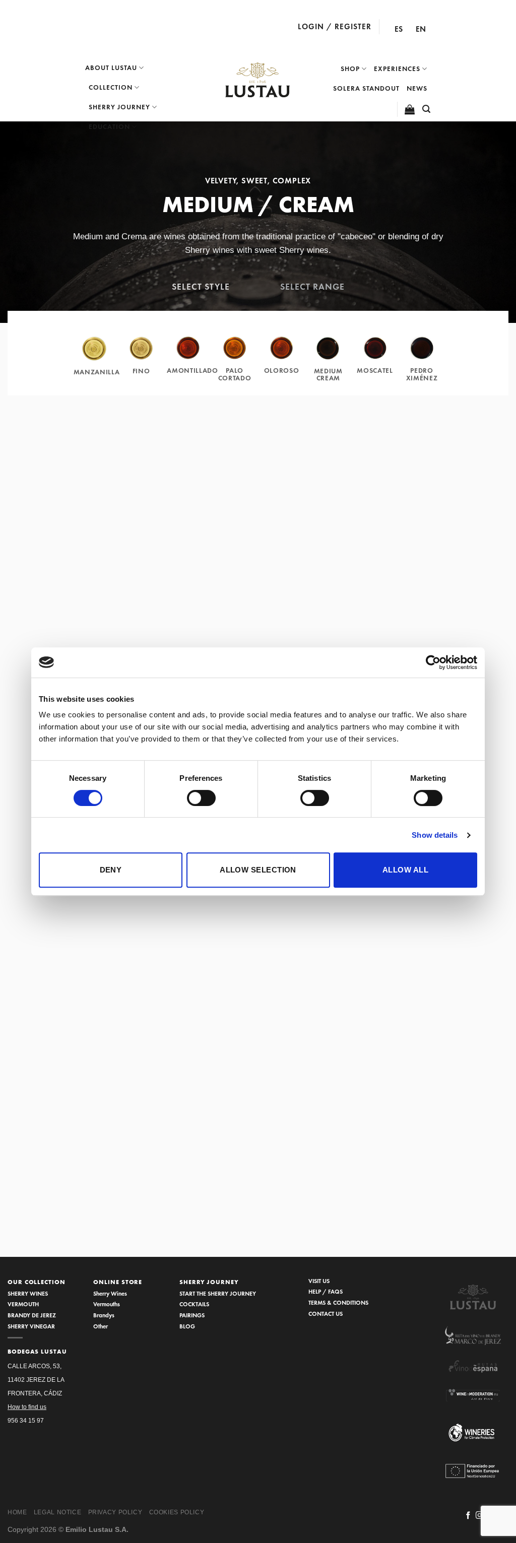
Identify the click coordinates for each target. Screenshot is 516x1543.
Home (17, 1512)
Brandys (103, 1315)
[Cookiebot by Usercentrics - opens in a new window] (433, 662)
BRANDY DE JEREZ (32, 1315)
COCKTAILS (194, 1304)
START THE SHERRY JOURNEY (217, 1293)
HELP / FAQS (325, 1291)
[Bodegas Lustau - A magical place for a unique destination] (257, 80)
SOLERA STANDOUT (366, 88)
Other (100, 1326)
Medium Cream (328, 374)
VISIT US (319, 1281)
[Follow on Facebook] (468, 1516)
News (417, 88)
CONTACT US (325, 1313)
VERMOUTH (23, 1304)
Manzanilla (97, 372)
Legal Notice (57, 1512)
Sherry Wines (110, 1293)
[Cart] (410, 109)
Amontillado (192, 370)
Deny (111, 869)
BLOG (187, 1326)
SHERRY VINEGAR (31, 1326)
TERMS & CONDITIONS (338, 1302)
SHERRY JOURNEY (209, 1282)
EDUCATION (109, 126)
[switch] (201, 798)
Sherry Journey (119, 107)
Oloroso (281, 370)
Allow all (405, 869)
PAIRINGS (192, 1315)
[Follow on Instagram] (479, 1516)
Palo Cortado (234, 374)
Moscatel (375, 370)
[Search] (426, 109)
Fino (141, 371)
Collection (111, 87)
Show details (435, 835)
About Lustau (111, 67)
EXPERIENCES (397, 68)
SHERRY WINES (28, 1293)
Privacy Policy (115, 1512)
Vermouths (106, 1304)
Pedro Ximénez (422, 374)
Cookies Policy (177, 1512)
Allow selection (258, 869)
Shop (350, 68)
